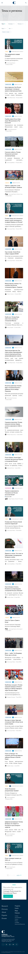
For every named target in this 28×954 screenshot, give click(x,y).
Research (5, 906)
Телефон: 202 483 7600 (6, 941)
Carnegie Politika (18, 84)
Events (17, 908)
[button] (19, 875)
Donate (4, 918)
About (4, 912)
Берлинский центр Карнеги (17, 51)
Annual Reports (18, 917)
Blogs (16, 910)
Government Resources (20, 924)
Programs (17, 906)
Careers (16, 919)
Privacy (16, 920)
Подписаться (8, 896)
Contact (16, 916)
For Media (17, 922)
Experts (4, 915)
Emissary (5, 909)
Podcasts (17, 913)
